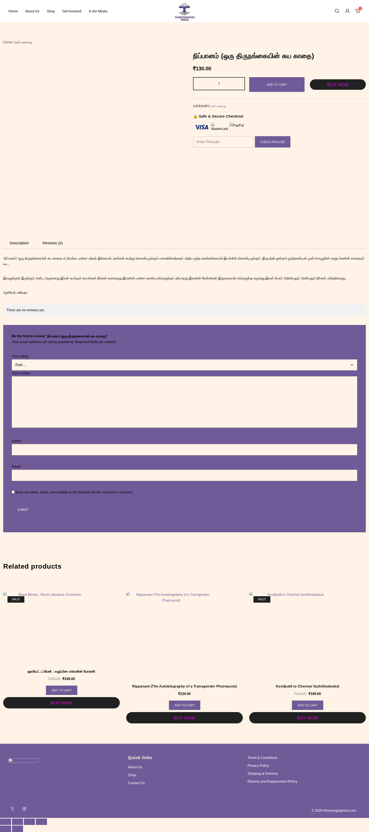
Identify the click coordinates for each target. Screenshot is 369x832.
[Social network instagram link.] (24, 808)
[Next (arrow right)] (17, 829)
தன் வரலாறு (23, 42)
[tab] (19, 243)
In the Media (98, 11)
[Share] (29, 822)
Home (13, 11)
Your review (22, 373)
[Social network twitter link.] (12, 808)
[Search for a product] (337, 11)
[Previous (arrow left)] (5, 829)
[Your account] (347, 11)
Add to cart (277, 84)
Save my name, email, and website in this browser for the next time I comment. (74, 492)
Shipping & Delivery (262, 773)
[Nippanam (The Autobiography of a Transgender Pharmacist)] (184, 637)
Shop (51, 11)
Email (17, 466)
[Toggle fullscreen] (17, 822)
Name (17, 441)
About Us (32, 11)
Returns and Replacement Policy (272, 781)
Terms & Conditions (262, 758)
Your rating (21, 356)
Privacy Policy (258, 765)
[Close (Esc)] (41, 822)
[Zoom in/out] (5, 822)
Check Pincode (273, 142)
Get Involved (71, 11)
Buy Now (337, 84)
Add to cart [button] (61, 690)
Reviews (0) (52, 243)
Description (19, 243)
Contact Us (136, 783)
